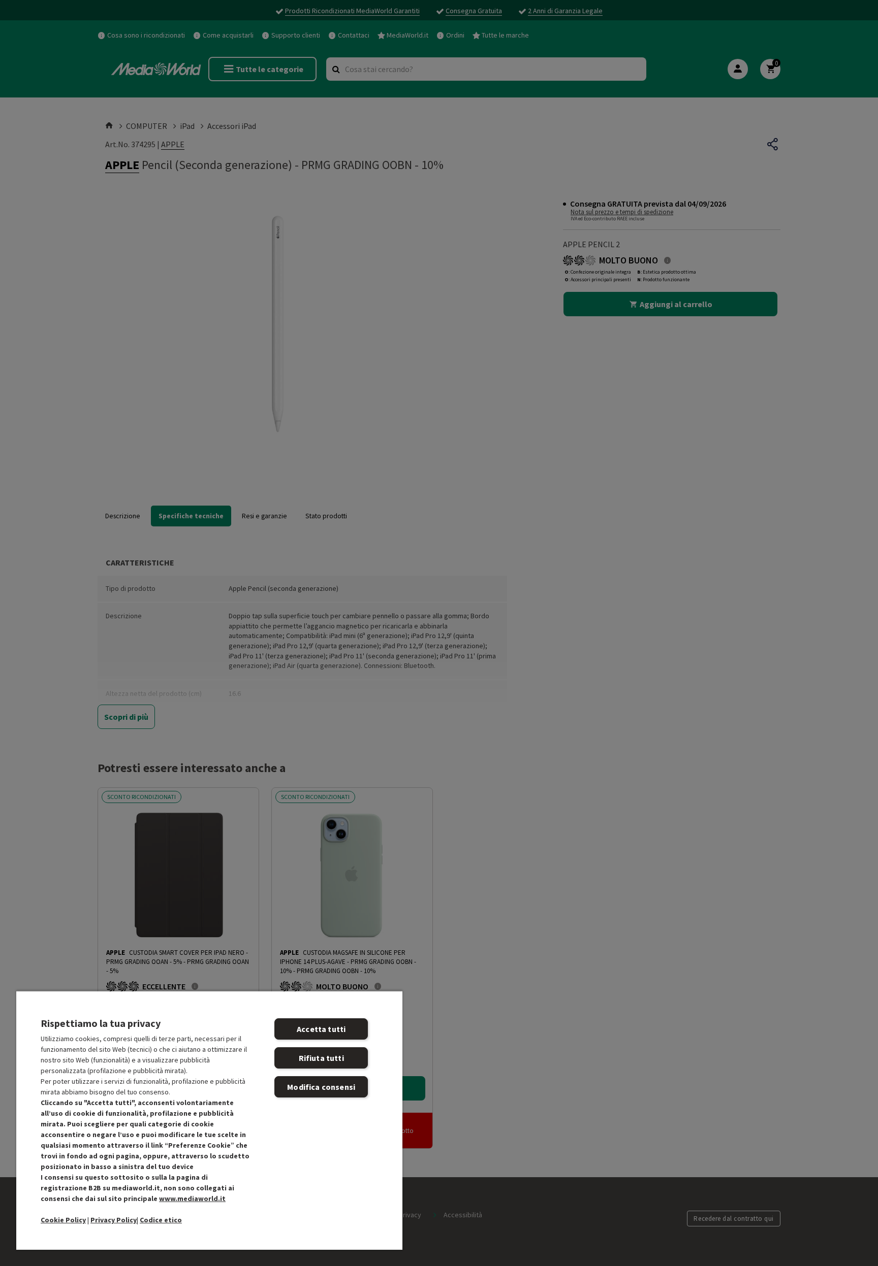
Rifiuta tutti (321, 1058)
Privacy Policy (113, 1219)
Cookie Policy (63, 1219)
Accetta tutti (321, 1029)
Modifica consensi (321, 1087)
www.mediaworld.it (192, 1198)
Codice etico (161, 1219)
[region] (209, 1120)
